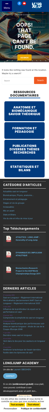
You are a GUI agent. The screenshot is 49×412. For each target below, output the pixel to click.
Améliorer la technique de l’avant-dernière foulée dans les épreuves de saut (22, 351)
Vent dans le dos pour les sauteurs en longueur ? (24, 342)
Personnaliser (10, 409)
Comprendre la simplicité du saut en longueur (23, 318)
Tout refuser (33, 405)
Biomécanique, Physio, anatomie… (18, 195)
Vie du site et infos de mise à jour (18, 218)
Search (40, 80)
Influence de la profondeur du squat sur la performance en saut (21, 310)
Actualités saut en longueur (15, 191)
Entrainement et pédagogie (15, 199)
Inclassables (8, 207)
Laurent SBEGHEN (22, 369)
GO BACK (24, 57)
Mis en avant (8, 210)
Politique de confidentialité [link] (33, 409)
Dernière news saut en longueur (17, 335)
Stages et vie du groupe (13, 203)
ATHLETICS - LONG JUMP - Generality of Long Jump (28, 238)
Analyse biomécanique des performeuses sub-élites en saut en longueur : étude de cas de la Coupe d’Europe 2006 (24, 326)
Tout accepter (17, 405)
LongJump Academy (22, 14)
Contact (10, 376)
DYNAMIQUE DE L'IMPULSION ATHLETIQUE (29, 254)
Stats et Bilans (9, 214)
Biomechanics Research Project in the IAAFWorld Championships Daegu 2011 (28, 271)
